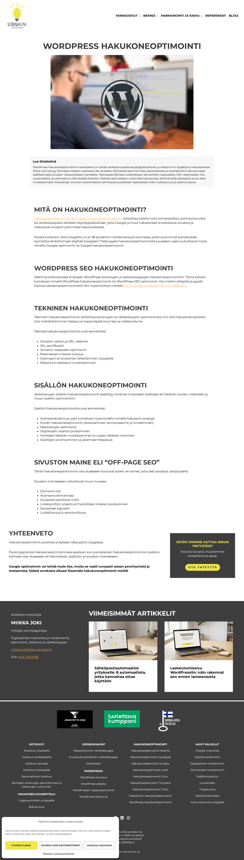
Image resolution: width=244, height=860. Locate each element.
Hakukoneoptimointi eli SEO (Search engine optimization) (78, 218)
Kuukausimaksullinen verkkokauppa (93, 757)
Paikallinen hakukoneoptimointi (150, 795)
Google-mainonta (207, 750)
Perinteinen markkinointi (207, 770)
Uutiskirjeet (207, 783)
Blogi (233, 15)
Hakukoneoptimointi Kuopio (150, 763)
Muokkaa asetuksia (99, 845)
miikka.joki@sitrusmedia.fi (31, 649)
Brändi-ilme (36, 807)
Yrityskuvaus (207, 789)
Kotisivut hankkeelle (36, 770)
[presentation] (123, 640)
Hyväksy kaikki (21, 845)
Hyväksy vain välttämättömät (60, 845)
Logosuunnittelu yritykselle (36, 800)
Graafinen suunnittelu (36, 794)
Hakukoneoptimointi (150, 744)
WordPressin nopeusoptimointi (93, 790)
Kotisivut (36, 744)
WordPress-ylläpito (93, 783)
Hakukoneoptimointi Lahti (150, 770)
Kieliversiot (93, 763)
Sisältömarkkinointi (207, 757)
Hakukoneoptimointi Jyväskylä (150, 757)
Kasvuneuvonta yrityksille (207, 802)
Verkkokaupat (93, 744)
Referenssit (215, 15)
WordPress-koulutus (93, 777)
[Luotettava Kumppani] (122, 718)
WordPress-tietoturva (93, 796)
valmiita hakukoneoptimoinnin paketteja (155, 285)
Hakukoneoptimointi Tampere (150, 783)
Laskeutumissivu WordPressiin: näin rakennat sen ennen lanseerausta (197, 672)
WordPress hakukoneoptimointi (150, 802)
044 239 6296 (28, 657)
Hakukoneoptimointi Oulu (150, 776)
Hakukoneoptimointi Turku (150, 789)
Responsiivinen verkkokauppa (93, 750)
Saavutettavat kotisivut (36, 776)
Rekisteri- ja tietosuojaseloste (58, 853)
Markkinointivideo (207, 795)
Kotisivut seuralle (36, 763)
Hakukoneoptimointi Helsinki (150, 750)
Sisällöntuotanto (207, 776)
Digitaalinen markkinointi (207, 763)
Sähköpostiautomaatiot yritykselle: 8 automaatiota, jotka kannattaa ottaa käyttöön (120, 674)
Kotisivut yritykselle (36, 750)
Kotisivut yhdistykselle (36, 757)
